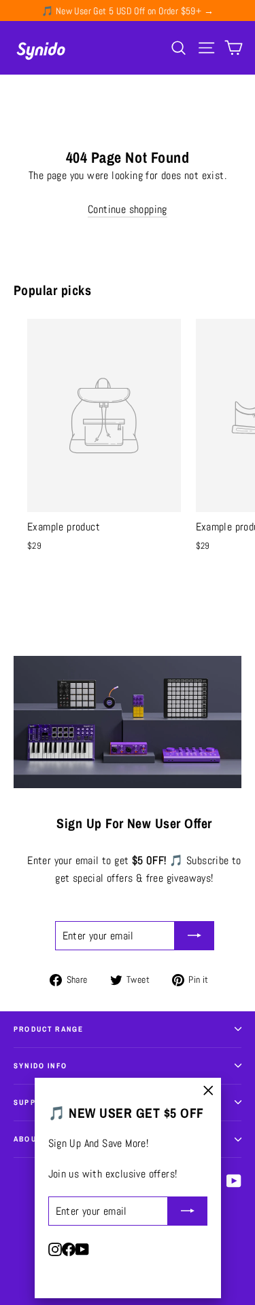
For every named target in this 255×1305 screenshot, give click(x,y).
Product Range (49, 1029)
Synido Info (40, 1065)
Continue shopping (127, 209)
